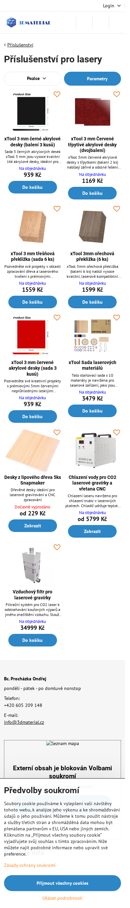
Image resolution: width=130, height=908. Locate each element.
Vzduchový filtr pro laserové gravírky (32, 594)
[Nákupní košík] (101, 22)
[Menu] (117, 22)
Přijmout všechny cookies (62, 883)
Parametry (97, 79)
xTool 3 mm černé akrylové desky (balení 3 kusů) (32, 141)
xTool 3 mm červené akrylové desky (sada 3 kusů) (33, 368)
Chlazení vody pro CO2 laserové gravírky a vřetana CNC (92, 483)
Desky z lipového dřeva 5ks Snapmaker (32, 480)
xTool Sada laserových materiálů (92, 365)
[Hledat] (84, 22)
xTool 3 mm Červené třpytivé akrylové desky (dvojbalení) (92, 144)
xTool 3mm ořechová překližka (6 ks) (92, 256)
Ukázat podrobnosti (62, 898)
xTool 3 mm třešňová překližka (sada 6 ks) (33, 256)
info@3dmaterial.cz (24, 722)
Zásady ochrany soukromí (30, 865)
